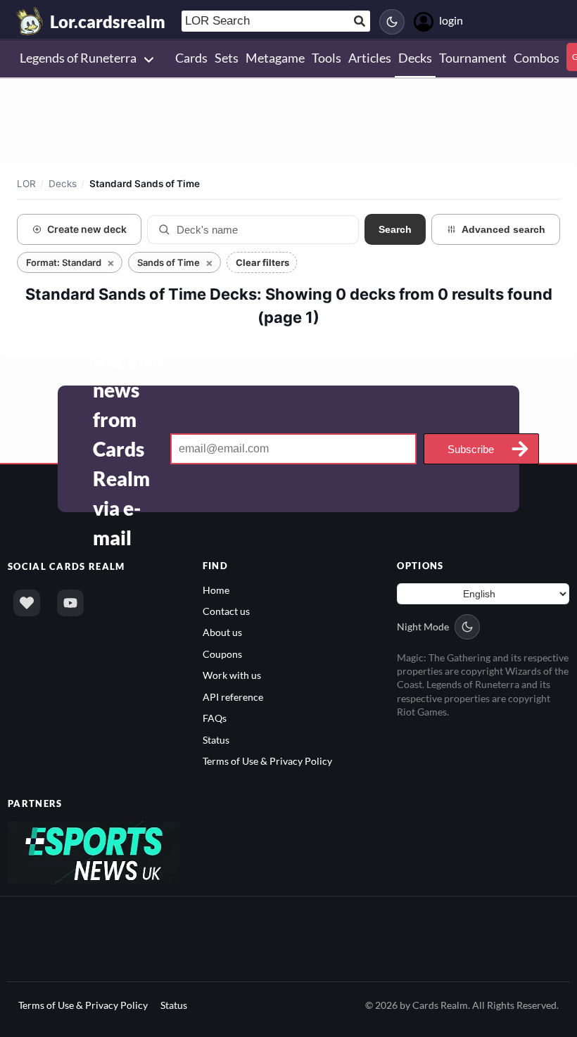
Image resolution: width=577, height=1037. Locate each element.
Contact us (226, 611)
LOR (26, 183)
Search (395, 229)
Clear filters (262, 262)
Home (216, 590)
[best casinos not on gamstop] (94, 851)
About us (222, 632)
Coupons (222, 654)
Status (216, 740)
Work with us (232, 675)
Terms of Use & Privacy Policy (267, 761)
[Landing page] (30, 21)
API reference (233, 697)
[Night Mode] (392, 21)
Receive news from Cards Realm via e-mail (128, 448)
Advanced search (503, 229)
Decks (63, 183)
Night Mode (423, 626)
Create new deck (87, 229)
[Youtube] (70, 603)
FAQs (215, 718)
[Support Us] (26, 603)
